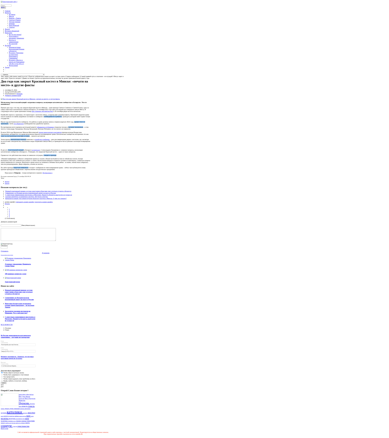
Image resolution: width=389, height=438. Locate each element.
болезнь (32, 403)
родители (12, 423)
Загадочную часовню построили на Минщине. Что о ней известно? (17, 312)
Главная (7, 11)
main (20, 394)
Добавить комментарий (13, 95)
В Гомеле (12, 14)
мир (28, 415)
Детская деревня (14, 22)
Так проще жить (9, 377)
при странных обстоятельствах (42, 111)
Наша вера (8, 33)
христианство (23, 426)
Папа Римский (14, 25)
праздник (31, 421)
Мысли (11, 16)
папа (27, 418)
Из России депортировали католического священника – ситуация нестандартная (16, 336)
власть (7, 183)
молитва (5, 418)
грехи (3, 408)
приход (3, 423)
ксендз (6, 416)
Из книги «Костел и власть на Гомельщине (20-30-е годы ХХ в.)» (16, 62)
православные (21, 421)
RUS (3, 7)
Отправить (4, 251)
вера (20, 406)
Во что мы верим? (15, 34)
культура (11, 416)
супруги (15, 426)
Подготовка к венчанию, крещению (16, 37)
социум (7, 426)
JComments (45, 253)
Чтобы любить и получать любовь (15, 381)
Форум (7, 29)
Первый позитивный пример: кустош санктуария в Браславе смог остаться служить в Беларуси (38, 191)
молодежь (12, 418)
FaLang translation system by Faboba (7, 255)
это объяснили (19, 124)
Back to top (4, 428)
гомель (31, 406)
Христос (22, 400)
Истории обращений (12, 31)
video (27, 394)
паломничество (20, 418)
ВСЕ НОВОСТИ (7, 325)
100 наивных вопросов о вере (15, 274)
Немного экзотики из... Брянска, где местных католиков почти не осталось (17, 357)
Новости (8, 13)
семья (23, 423)
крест (2, 416)
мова (32, 416)
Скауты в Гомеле (15, 20)
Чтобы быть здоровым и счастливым (16, 375)
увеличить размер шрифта (44, 202)
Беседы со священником (13, 41)
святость (18, 423)
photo (24, 394)
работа (8, 423)
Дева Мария (26, 396)
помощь (10, 421)
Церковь (12, 24)
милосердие (22, 416)
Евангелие (22, 398)
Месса (27, 398)
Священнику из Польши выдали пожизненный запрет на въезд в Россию (30, 193)
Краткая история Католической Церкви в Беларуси (16, 49)
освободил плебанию (42, 139)
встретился (36, 150)
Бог (20, 396)
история (4, 413)
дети (12, 409)
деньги (7, 408)
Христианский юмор (12, 282)
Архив (7, 67)
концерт (25, 413)
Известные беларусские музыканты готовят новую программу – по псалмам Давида (19, 305)
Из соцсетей (13, 44)
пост (14, 421)
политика (4, 421)
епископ (17, 409)
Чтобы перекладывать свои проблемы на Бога (19, 379)
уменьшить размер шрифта (25, 202)
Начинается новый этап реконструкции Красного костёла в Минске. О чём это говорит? (36, 198)
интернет (28, 408)
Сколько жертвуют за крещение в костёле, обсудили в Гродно (26, 197)
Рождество (32, 398)
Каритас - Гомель (15, 18)
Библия (31, 394)
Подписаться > (48, 173)
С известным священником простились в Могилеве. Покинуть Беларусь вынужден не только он (38, 195)
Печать (7, 204)
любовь (16, 416)
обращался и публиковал (45, 127)
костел (7, 181)
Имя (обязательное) (28, 225)
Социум (11, 27)
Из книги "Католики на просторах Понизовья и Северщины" (16, 55)
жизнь (22, 408)
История (8, 45)
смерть (27, 423)
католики (15, 412)
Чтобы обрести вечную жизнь (13, 373)
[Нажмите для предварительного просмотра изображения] (30, 99)
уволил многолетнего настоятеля (50, 132)
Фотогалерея (13, 65)
